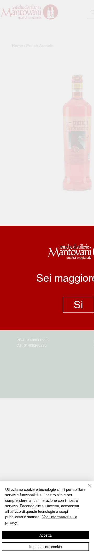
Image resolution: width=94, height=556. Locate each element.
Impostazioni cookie (45, 546)
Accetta (45, 535)
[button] (78, 305)
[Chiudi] (86, 488)
